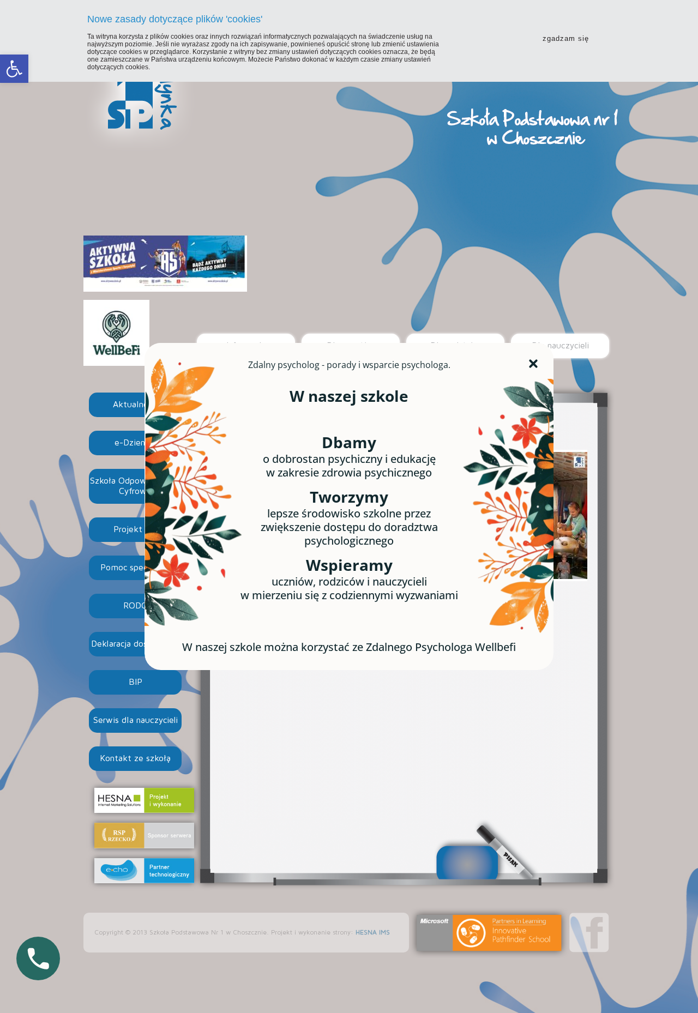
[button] (14, 69)
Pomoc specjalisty (135, 567)
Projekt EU (135, 529)
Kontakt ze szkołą (135, 758)
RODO (135, 605)
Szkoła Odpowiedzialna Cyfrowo (135, 486)
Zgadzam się (566, 38)
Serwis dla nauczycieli (135, 720)
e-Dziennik (136, 442)
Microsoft (489, 932)
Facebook (589, 932)
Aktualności (135, 404)
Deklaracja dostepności (135, 644)
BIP (135, 682)
